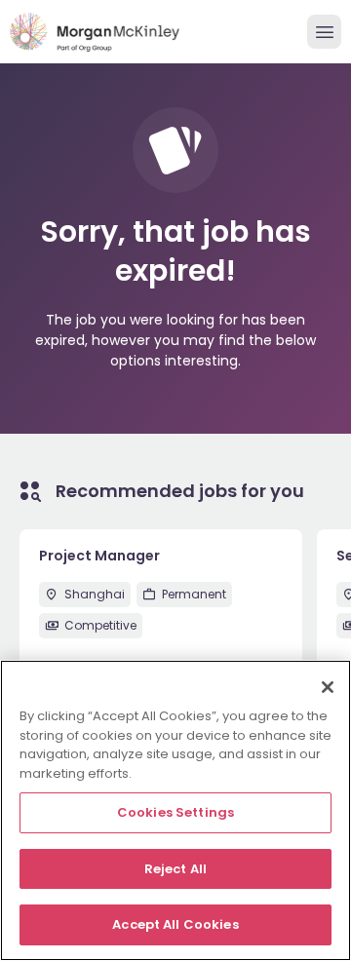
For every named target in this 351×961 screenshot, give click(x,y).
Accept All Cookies (175, 924)
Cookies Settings (175, 812)
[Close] (327, 687)
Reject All (175, 869)
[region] (175, 810)
